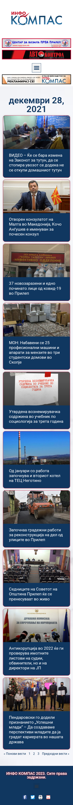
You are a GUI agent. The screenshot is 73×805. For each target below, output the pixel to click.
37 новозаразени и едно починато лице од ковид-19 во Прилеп (35, 288)
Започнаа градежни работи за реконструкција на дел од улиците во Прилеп (36, 535)
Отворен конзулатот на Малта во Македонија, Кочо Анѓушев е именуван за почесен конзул (35, 226)
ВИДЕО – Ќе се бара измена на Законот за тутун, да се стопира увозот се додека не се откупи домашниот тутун (36, 162)
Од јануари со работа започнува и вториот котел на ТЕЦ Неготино (34, 475)
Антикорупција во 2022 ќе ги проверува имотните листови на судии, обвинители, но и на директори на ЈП (36, 658)
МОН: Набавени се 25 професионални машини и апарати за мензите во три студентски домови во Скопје (34, 352)
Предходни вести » (55, 754)
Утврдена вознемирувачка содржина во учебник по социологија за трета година (36, 416)
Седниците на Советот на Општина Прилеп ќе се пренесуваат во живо (33, 594)
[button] (36, 67)
